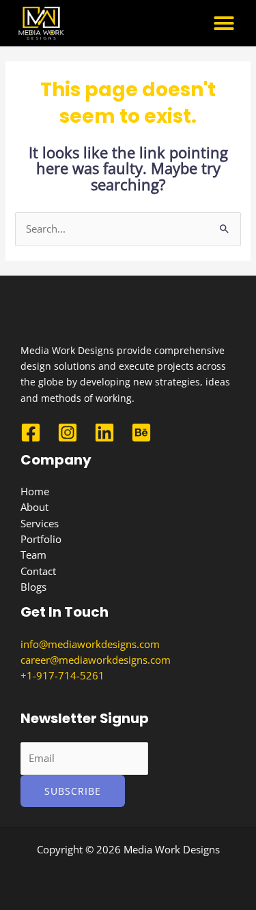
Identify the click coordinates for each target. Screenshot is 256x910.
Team (33, 554)
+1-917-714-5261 (62, 675)
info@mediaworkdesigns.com (90, 644)
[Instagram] (67, 432)
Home (34, 491)
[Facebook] (30, 432)
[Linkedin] (104, 432)
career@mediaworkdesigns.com (95, 659)
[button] (224, 23)
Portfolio (40, 539)
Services (39, 523)
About (34, 507)
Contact (38, 571)
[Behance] (141, 432)
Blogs (33, 586)
